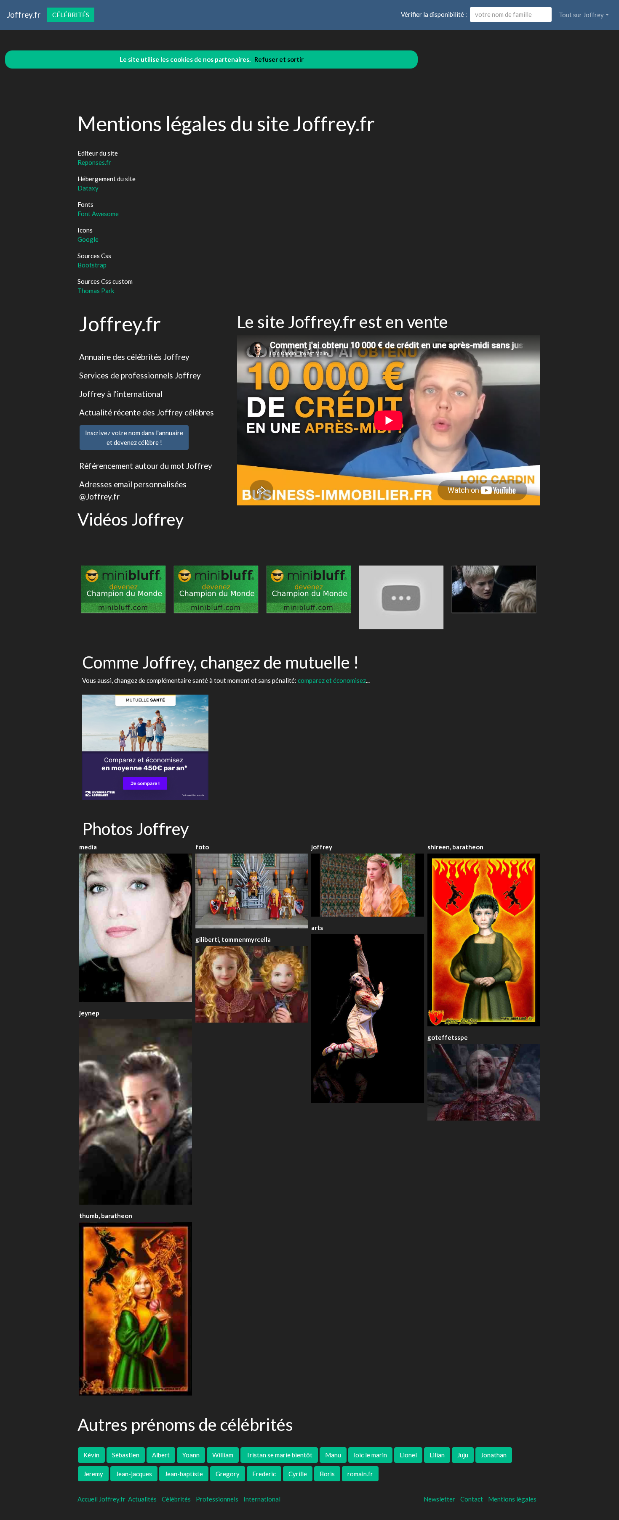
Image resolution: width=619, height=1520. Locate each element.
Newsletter (439, 1499)
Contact (471, 1499)
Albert (161, 1455)
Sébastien (125, 1455)
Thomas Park (95, 290)
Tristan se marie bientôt (279, 1455)
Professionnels (217, 1499)
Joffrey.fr (23, 14)
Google (88, 239)
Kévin (91, 1455)
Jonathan (494, 1455)
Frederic (264, 1474)
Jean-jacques (134, 1474)
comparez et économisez (332, 680)
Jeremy (93, 1474)
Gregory (228, 1474)
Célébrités (70, 15)
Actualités (142, 1499)
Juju (462, 1455)
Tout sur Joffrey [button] (581, 15)
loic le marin (370, 1455)
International (261, 1499)
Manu (333, 1455)
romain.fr (360, 1474)
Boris (327, 1474)
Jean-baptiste (184, 1474)
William (222, 1455)
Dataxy (88, 188)
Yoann (191, 1455)
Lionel (408, 1455)
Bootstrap (92, 265)
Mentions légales (512, 1499)
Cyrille (297, 1474)
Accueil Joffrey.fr (101, 1499)
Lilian (437, 1455)
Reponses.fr (94, 162)
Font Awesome (98, 213)
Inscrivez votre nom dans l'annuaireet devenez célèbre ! (134, 437)
